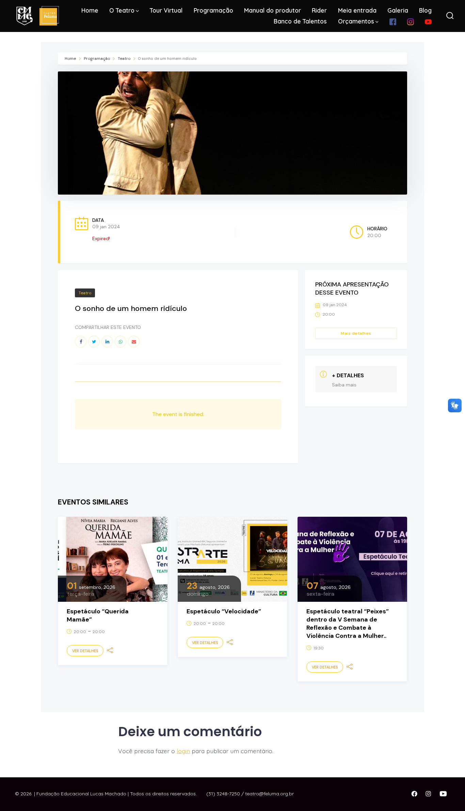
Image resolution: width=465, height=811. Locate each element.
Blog (425, 10)
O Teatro (121, 10)
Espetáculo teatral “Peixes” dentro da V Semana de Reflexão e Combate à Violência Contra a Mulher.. (347, 623)
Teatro (124, 58)
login (183, 751)
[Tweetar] (94, 341)
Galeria (397, 10)
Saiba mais (344, 385)
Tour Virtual (166, 10)
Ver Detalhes (85, 650)
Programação (213, 10)
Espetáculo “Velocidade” (224, 611)
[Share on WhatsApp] (120, 341)
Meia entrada (357, 10)
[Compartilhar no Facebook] (80, 341)
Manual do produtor (272, 10)
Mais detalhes (356, 333)
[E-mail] (134, 341)
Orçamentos (356, 21)
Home (89, 10)
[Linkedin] (107, 341)
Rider (319, 10)
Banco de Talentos (300, 21)
